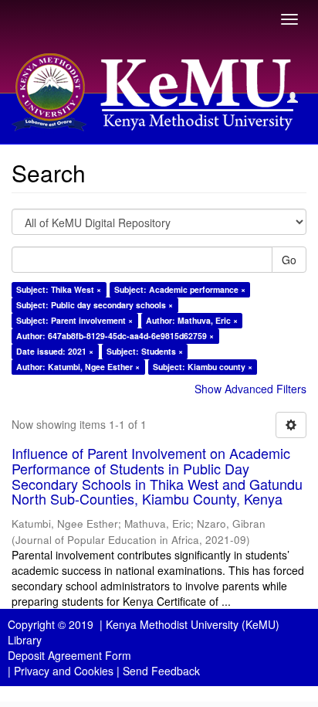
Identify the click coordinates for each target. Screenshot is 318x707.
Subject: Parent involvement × (74, 320)
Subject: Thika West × (58, 289)
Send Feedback (161, 670)
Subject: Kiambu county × (202, 366)
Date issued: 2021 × (54, 351)
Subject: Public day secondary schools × (94, 305)
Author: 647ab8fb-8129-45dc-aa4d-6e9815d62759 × (115, 336)
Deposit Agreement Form (69, 655)
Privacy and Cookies (63, 670)
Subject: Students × (145, 351)
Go (289, 259)
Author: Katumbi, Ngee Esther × (78, 366)
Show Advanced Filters (250, 388)
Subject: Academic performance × (179, 289)
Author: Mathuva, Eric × (192, 320)
